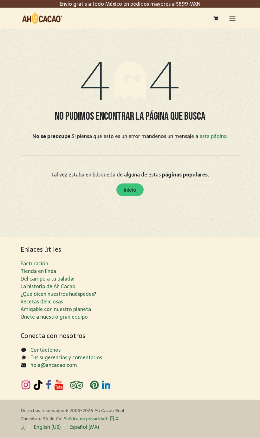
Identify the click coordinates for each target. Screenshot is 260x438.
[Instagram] (26, 385)
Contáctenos (45, 350)
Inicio (130, 190)
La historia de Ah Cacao (48, 286)
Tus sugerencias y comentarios (66, 357)
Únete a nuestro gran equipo (54, 317)
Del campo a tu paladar (48, 279)
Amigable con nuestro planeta (56, 309)
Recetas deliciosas (42, 301)
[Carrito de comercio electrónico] (215, 18)
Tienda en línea (38, 271)
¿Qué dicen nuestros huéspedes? (58, 294)
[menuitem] (47, 427)
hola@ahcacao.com (53, 365)
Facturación (34, 263)
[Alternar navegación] (232, 18)
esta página (213, 136)
